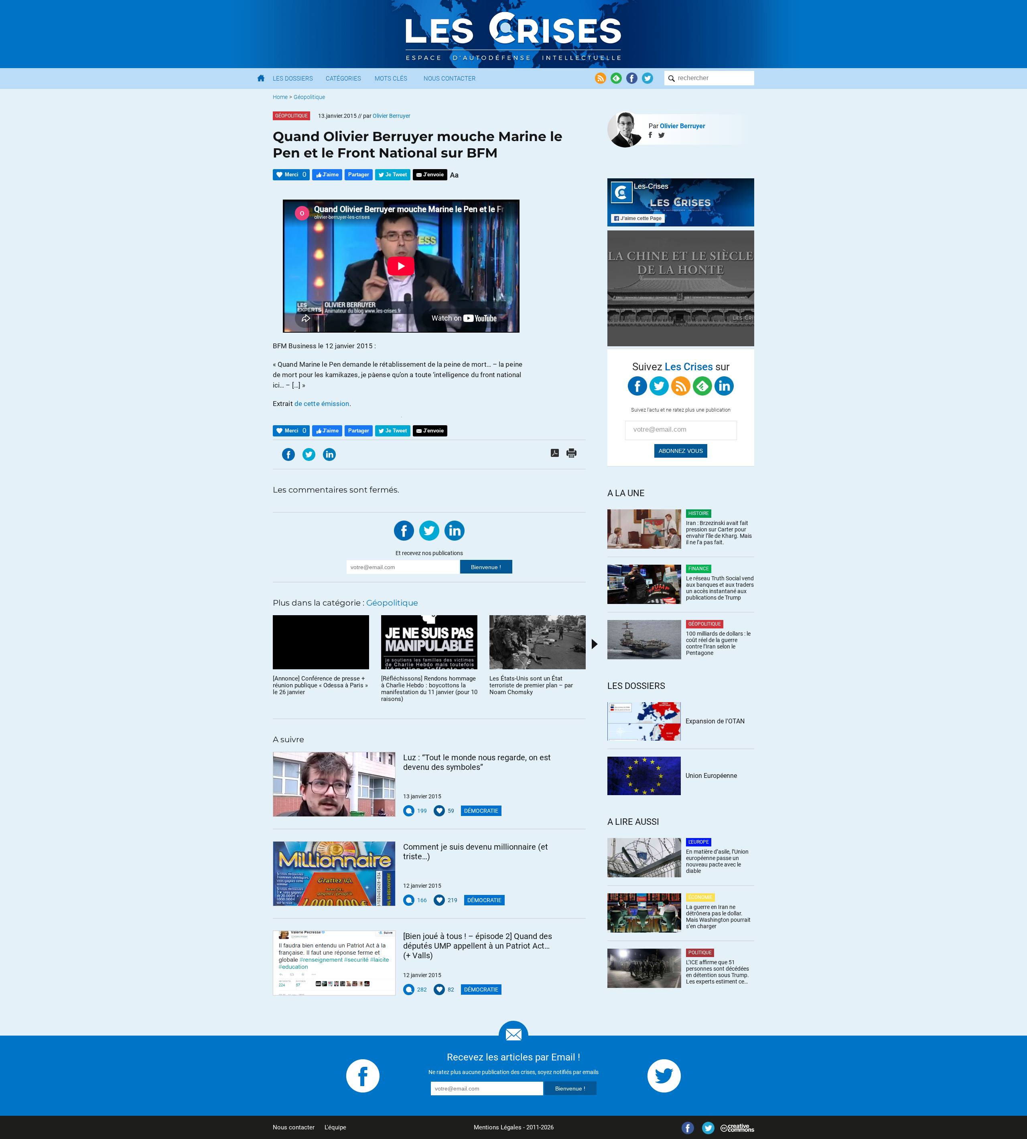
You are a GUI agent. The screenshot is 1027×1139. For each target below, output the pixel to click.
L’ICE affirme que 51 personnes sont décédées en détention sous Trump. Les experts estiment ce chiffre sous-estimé (717, 972)
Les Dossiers (293, 78)
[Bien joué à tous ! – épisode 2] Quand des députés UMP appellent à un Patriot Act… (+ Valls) (477, 945)
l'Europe (698, 842)
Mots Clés (391, 78)
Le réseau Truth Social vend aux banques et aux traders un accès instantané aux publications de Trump (720, 588)
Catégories (343, 78)
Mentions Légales (498, 1127)
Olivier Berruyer (682, 126)
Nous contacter (294, 1127)
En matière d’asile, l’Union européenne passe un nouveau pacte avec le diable (717, 861)
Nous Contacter (450, 78)
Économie (700, 897)
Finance (698, 569)
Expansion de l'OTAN (715, 721)
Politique (700, 952)
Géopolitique (309, 97)
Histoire (698, 513)
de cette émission (321, 404)
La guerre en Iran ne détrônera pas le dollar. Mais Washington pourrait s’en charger (718, 916)
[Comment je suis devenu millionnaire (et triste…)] (334, 873)
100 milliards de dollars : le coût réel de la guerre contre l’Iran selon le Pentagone (718, 643)
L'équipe (335, 1127)
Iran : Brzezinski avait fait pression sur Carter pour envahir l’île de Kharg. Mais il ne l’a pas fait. (719, 532)
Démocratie (481, 811)
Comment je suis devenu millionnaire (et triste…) (475, 851)
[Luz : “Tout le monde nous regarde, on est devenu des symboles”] (334, 784)
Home (280, 97)
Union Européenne (711, 776)
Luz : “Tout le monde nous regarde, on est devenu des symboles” (477, 762)
